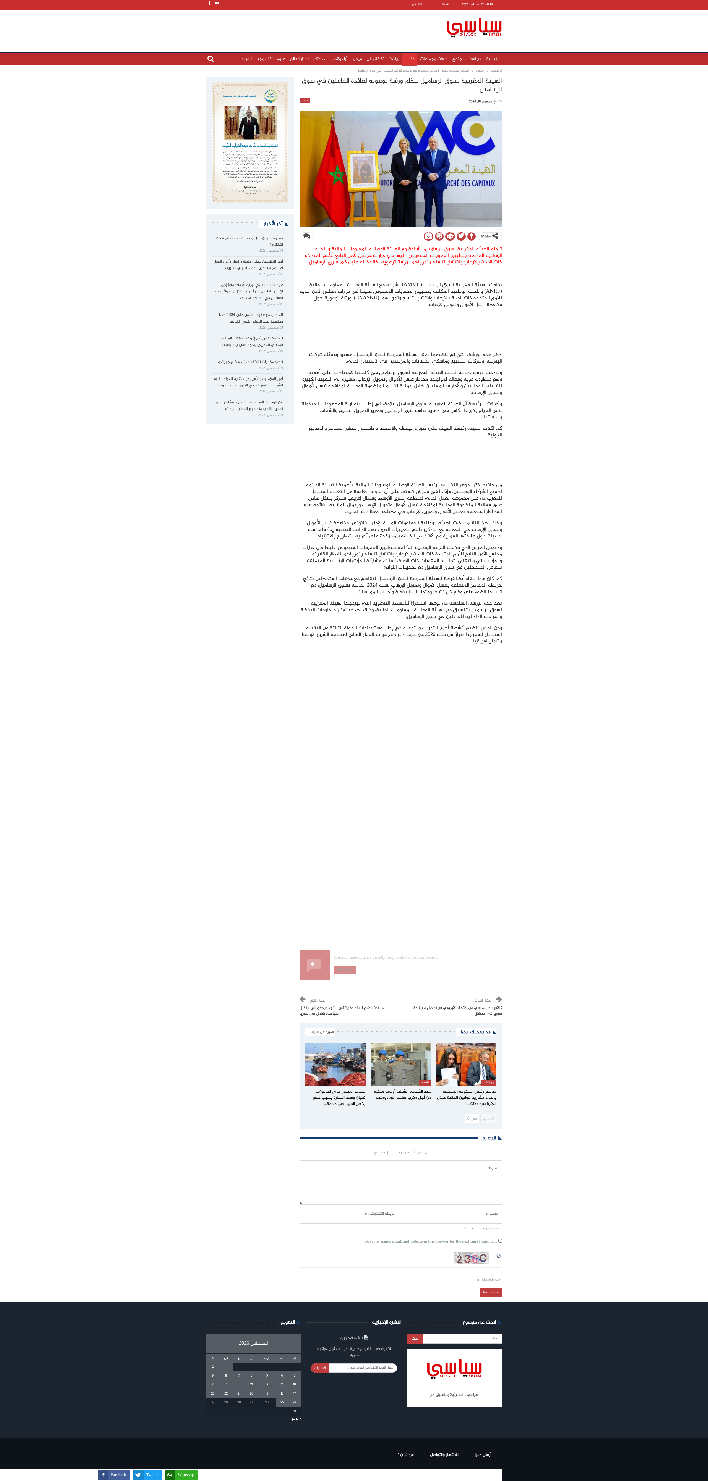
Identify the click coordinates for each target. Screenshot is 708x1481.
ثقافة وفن (376, 59)
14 (239, 1385)
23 (212, 1394)
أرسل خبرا (483, 1455)
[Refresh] (499, 1255)
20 (251, 1394)
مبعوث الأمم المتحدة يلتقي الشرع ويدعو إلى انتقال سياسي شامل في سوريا (342, 1011)
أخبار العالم (299, 59)
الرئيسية (493, 59)
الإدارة (445, 4)
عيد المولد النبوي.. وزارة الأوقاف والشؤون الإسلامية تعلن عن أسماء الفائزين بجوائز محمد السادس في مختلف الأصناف (247, 292)
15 (226, 1385)
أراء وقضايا (338, 59)
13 (251, 1385)
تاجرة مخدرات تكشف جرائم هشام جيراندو (250, 362)
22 (226, 1394)
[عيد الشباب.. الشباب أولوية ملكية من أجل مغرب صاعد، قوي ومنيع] (401, 1064)
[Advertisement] (318, 26)
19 (267, 1394)
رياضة (394, 59)
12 (267, 1385)
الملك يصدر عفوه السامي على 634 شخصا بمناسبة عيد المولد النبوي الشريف (251, 318)
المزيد (246, 59)
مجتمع (458, 59)
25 (282, 1403)
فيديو (357, 59)
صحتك (319, 59)
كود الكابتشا (491, 1280)
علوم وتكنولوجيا (270, 59)
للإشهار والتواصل (444, 1455)
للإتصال (417, 4)
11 (282, 1385)
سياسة (475, 59)
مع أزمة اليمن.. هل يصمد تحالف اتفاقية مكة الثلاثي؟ (249, 241)
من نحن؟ (406, 1455)
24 (294, 1403)
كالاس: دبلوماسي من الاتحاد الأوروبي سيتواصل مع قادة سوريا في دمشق (457, 1011)
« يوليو (296, 1419)
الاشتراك (320, 1368)
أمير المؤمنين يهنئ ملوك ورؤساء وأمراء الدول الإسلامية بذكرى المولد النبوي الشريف (248, 265)
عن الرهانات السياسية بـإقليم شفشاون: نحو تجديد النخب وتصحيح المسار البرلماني (249, 405)
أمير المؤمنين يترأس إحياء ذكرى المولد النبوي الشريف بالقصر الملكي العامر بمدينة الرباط (248, 382)
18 (282, 1394)
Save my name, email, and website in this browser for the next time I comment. (431, 1242)
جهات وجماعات (434, 59)
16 (212, 1385)
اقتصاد (409, 59)
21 (239, 1394)
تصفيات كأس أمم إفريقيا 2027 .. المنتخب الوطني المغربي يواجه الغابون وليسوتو (251, 342)
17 (294, 1394)
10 (294, 1385)
